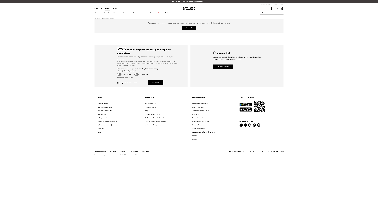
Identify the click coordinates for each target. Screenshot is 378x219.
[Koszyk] (282, 8)
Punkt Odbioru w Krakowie (200, 121)
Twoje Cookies (134, 153)
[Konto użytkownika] (271, 8)
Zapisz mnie (155, 83)
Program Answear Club (152, 114)
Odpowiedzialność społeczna (107, 121)
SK (274, 153)
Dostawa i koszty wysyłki (200, 103)
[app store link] (245, 109)
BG (244, 153)
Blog (146, 111)
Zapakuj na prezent (198, 128)
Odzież (106, 13)
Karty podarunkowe (198, 125)
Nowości (97, 13)
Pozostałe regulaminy (152, 107)
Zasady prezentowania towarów (155, 121)
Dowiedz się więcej (223, 67)
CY (247, 153)
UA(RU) (282, 153)
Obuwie (115, 13)
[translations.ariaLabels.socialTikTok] (254, 125)
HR (257, 153)
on (101, 8)
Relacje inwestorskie (104, 118)
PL (265, 153)
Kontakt (194, 139)
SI (271, 153)
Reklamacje (196, 114)
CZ (250, 153)
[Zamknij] (282, 1)
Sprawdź (189, 28)
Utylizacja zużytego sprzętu (154, 125)
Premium (143, 13)
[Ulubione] (277, 8)
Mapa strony (145, 153)
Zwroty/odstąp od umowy (200, 111)
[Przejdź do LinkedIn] (258, 125)
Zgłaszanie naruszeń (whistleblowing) (109, 125)
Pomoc (194, 135)
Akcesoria (125, 13)
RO (268, 153)
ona (96, 8)
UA (277, 153)
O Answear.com (103, 103)
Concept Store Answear (200, 118)
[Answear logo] (189, 8)
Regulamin (113, 153)
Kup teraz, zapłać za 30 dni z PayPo (203, 132)
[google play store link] (245, 104)
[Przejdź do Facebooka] (241, 125)
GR (253, 153)
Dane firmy (123, 153)
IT (262, 153)
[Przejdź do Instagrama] (245, 125)
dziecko (107, 8)
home (115, 8)
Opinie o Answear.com (105, 107)
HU (260, 153)
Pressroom (101, 128)
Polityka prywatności (100, 153)
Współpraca (102, 114)
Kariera (100, 132)
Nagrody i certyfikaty (105, 111)
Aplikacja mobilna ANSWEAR (154, 118)
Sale (159, 13)
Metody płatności (197, 107)
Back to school (169, 13)
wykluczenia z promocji (128, 65)
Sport (134, 13)
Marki (152, 13)
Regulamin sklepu (150, 103)
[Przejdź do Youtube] (249, 125)
